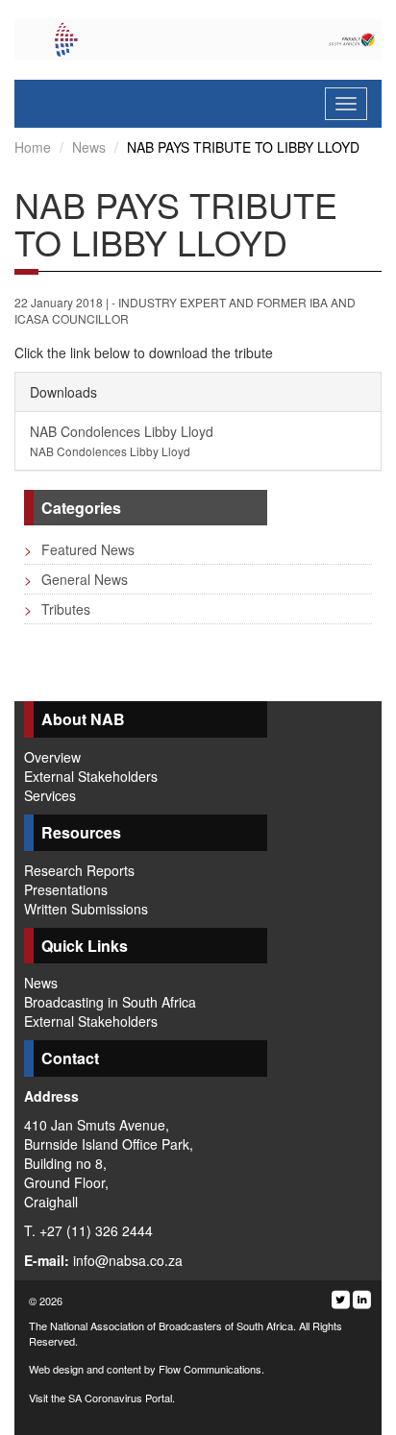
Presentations (66, 889)
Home (32, 147)
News (89, 147)
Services (50, 795)
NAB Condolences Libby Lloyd (121, 440)
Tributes (57, 609)
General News (76, 579)
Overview (52, 756)
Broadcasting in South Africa (110, 1001)
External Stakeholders (91, 776)
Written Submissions (86, 908)
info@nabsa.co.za (128, 1260)
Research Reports (79, 870)
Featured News (79, 549)
